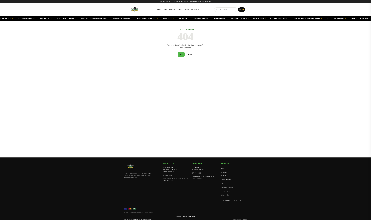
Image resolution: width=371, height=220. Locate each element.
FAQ (222, 183)
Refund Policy (225, 195)
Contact (186, 9)
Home (159, 9)
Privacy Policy (225, 191)
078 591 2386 (167, 175)
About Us (224, 172)
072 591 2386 (196, 173)
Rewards (172, 9)
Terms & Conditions (227, 187)
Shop (165, 9)
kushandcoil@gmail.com (130, 177)
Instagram (226, 200)
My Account (195, 9)
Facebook (237, 200)
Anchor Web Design (189, 216)
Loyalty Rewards (226, 179)
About (179, 9)
